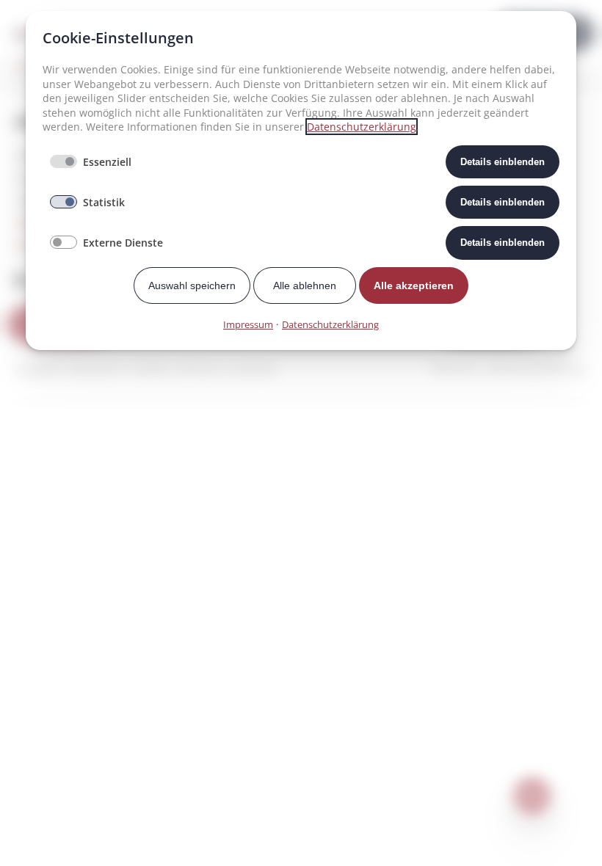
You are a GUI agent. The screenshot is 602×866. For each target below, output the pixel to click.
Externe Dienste (123, 243)
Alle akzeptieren (414, 285)
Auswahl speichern (192, 285)
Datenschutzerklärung (361, 127)
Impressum (248, 324)
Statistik (104, 202)
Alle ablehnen (304, 285)
